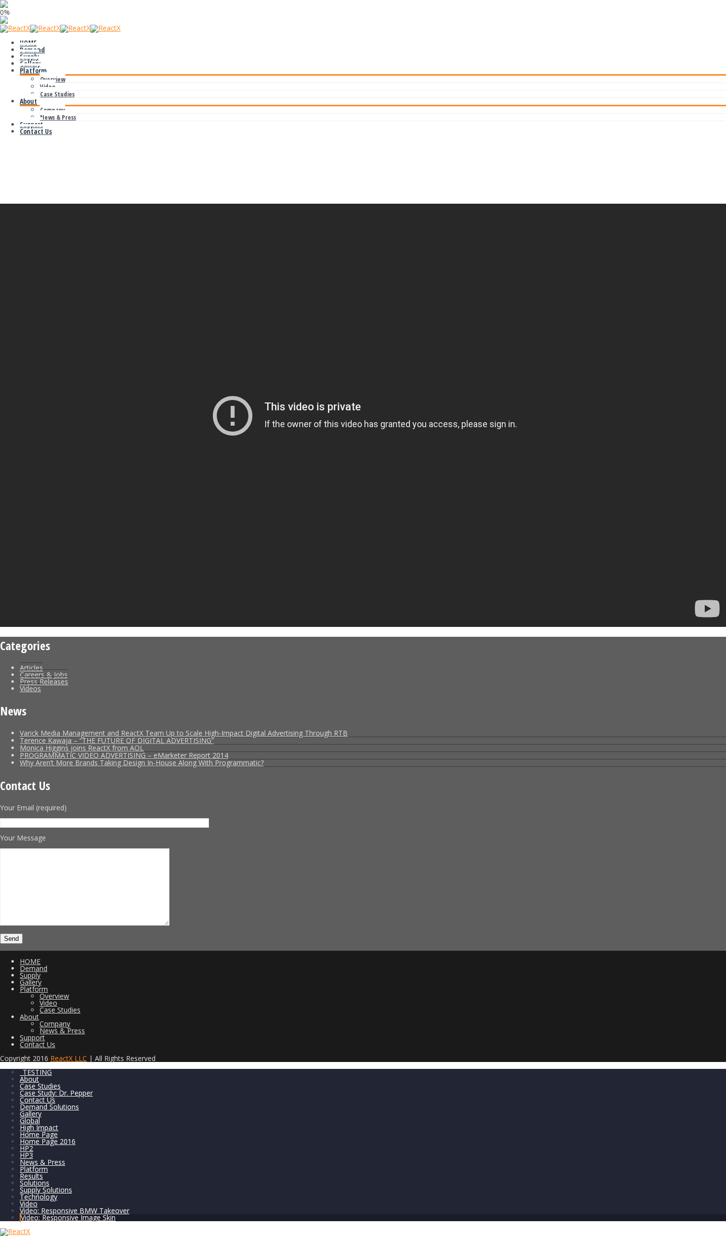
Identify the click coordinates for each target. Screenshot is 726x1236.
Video (47, 86)
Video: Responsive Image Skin (68, 1217)
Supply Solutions (46, 1189)
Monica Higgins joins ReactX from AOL (82, 747)
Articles (31, 667)
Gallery (30, 63)
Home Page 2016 (48, 1141)
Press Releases (44, 681)
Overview (52, 79)
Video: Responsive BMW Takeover (74, 1210)
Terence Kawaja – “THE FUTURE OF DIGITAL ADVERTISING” (117, 740)
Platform (33, 70)
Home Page (39, 1134)
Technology (38, 1196)
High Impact (39, 1127)
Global (30, 1120)
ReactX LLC (68, 1058)
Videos (30, 688)
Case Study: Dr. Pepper (56, 1093)
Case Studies (57, 93)
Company (52, 109)
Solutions (34, 1183)
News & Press (58, 117)
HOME (28, 42)
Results (31, 1176)
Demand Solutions (49, 1106)
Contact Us (36, 131)
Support (31, 124)
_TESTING (36, 1072)
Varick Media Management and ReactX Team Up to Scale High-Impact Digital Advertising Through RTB (184, 733)
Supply (29, 56)
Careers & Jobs (44, 674)
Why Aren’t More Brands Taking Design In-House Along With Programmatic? (142, 762)
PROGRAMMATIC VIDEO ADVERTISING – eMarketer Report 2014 (124, 755)
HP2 (26, 1148)
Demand (32, 49)
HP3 (26, 1155)
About (28, 101)
